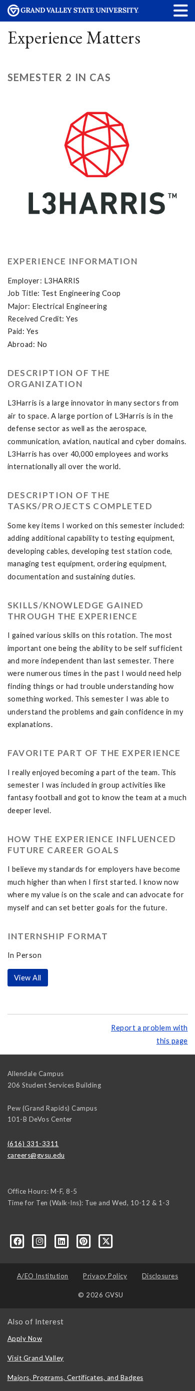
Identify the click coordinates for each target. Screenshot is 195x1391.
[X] (106, 1240)
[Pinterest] (85, 1240)
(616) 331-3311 (33, 1144)
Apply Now (25, 1338)
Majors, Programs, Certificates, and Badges (76, 1377)
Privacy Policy (105, 1276)
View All (28, 977)
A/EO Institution (42, 1276)
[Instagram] (41, 1240)
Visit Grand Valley (36, 1358)
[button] (181, 10)
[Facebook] (19, 1240)
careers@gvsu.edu (36, 1155)
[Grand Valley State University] (74, 14)
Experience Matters (74, 37)
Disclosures (160, 1276)
